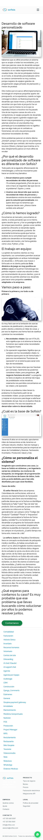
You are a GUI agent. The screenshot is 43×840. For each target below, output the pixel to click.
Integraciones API (29, 794)
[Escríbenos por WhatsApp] (37, 834)
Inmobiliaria (8, 706)
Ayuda (5, 806)
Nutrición (7, 718)
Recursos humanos (11, 647)
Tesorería (7, 749)
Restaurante (8, 741)
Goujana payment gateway (14, 702)
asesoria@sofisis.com (10, 828)
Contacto (6, 809)
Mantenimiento (9, 710)
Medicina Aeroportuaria (12, 714)
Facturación (8, 636)
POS (5, 722)
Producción (8, 726)
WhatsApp (7, 765)
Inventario (7, 644)
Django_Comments (11, 690)
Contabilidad (8, 632)
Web (5, 757)
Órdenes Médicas (10, 769)
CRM (5, 683)
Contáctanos (12, 623)
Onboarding (8, 659)
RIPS (5, 733)
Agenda (6, 671)
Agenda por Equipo (11, 675)
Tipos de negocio (29, 781)
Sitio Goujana (8, 745)
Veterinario (7, 651)
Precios (25, 787)
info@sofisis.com (9, 825)
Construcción (8, 687)
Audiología (7, 679)
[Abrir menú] (38, 9)
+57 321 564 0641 (9, 822)
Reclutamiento (9, 737)
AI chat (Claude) (10, 663)
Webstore (7, 761)
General (6, 698)
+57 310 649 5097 (9, 818)
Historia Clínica (9, 640)
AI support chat (9, 667)
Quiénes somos (8, 803)
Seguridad (26, 806)
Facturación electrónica (31, 790)
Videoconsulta (9, 753)
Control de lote (9, 655)
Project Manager (10, 730)
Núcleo (25, 784)
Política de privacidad (30, 803)
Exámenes (7, 694)
